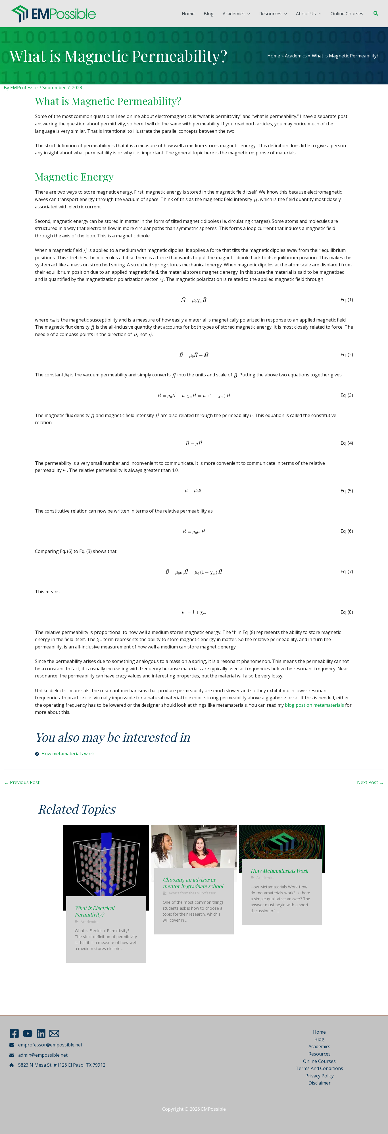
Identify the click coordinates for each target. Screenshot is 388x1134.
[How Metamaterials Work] (282, 849)
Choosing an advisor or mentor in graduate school (193, 883)
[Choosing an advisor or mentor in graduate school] (194, 853)
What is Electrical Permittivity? (94, 911)
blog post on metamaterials (314, 705)
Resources (270, 14)
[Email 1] (54, 1033)
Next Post (370, 782)
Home (188, 14)
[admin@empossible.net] (38, 1055)
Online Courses (347, 14)
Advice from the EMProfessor (192, 893)
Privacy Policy (319, 1076)
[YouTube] (28, 1033)
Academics (234, 14)
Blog (209, 14)
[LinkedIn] (41, 1033)
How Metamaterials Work (279, 870)
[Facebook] (14, 1033)
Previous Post (21, 782)
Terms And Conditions (319, 1068)
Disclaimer (319, 1083)
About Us (306, 14)
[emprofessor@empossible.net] (45, 1045)
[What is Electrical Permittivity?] (106, 868)
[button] (247, 13)
